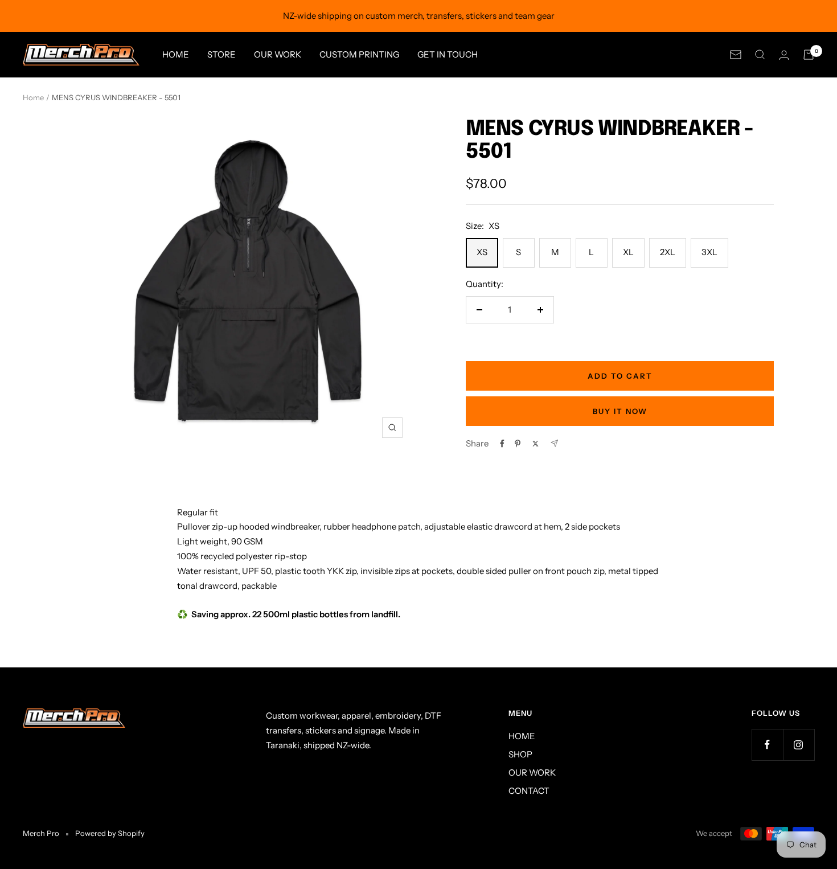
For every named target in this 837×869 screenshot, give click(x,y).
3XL (709, 252)
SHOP (520, 754)
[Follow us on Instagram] (798, 744)
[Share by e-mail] (554, 443)
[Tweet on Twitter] (535, 444)
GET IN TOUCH (447, 54)
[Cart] (808, 55)
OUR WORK (277, 54)
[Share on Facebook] (502, 444)
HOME (175, 54)
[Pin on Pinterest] (517, 444)
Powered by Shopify (110, 833)
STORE (221, 54)
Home (33, 97)
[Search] (760, 55)
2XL (667, 252)
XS (482, 252)
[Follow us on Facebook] (767, 744)
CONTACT (528, 790)
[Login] (784, 55)
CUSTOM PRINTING (359, 54)
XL (628, 252)
